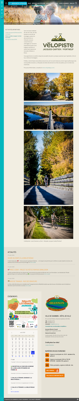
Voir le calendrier (15, 391)
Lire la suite (33, 262)
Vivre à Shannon (64, 3)
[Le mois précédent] (34, 333)
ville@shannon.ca (54, 324)
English (72, 3)
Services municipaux (52, 3)
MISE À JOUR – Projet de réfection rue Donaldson (29, 270)
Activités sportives (12, 30)
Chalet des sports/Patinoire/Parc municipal (13, 33)
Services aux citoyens (38, 3)
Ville (29, 3)
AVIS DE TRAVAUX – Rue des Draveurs (23, 281)
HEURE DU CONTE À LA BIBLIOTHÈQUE (20, 258)
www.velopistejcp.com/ (49, 67)
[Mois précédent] (12, 333)
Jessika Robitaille (49, 345)
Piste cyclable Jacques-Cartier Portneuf (13, 36)
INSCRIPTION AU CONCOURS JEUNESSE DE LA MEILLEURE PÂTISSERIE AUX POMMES (22, 367)
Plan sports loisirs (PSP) (11, 39)
